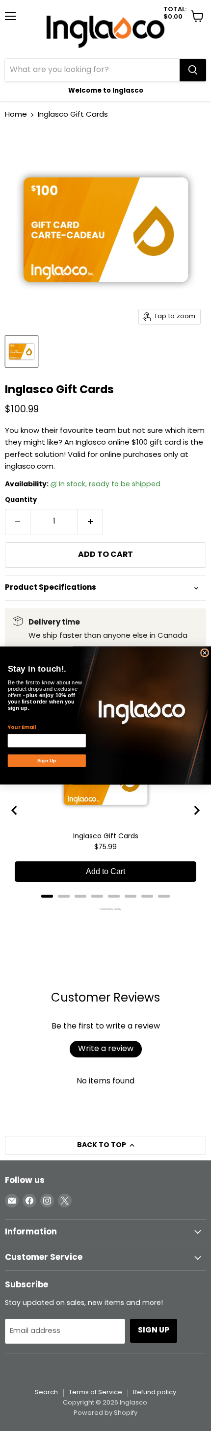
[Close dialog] (204, 652)
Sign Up (46, 760)
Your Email (22, 728)
